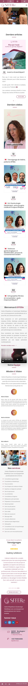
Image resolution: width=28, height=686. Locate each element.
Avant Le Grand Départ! (16, 72)
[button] (2, 16)
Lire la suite (21, 96)
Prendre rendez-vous (8, 345)
